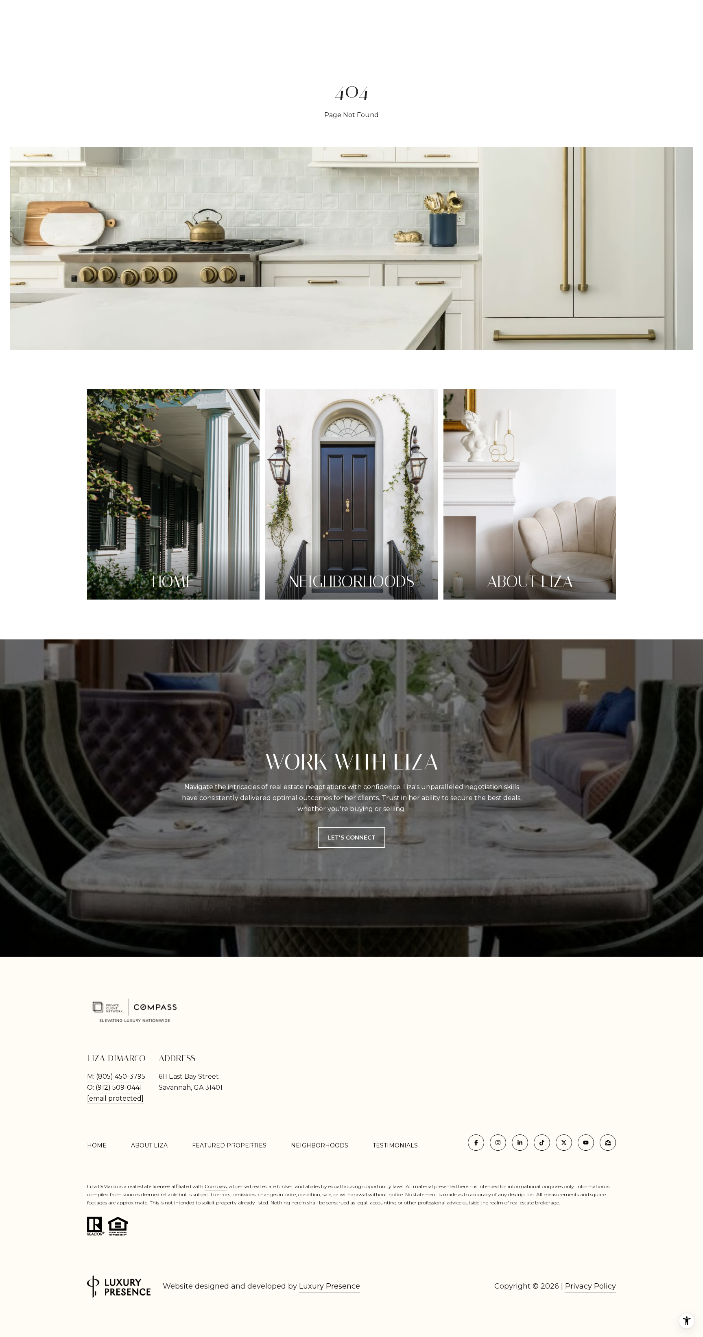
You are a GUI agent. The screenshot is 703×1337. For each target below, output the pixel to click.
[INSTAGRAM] (498, 1142)
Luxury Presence (329, 1286)
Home (97, 1145)
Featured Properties (229, 1145)
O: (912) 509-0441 (114, 1087)
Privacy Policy (590, 1286)
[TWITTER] (564, 1142)
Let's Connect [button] (351, 837)
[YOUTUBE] (586, 1142)
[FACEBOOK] (476, 1142)
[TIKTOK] (542, 1142)
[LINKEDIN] (520, 1142)
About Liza (149, 1145)
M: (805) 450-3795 (116, 1076)
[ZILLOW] (608, 1142)
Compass (216, 1186)
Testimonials (395, 1145)
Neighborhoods (319, 1145)
